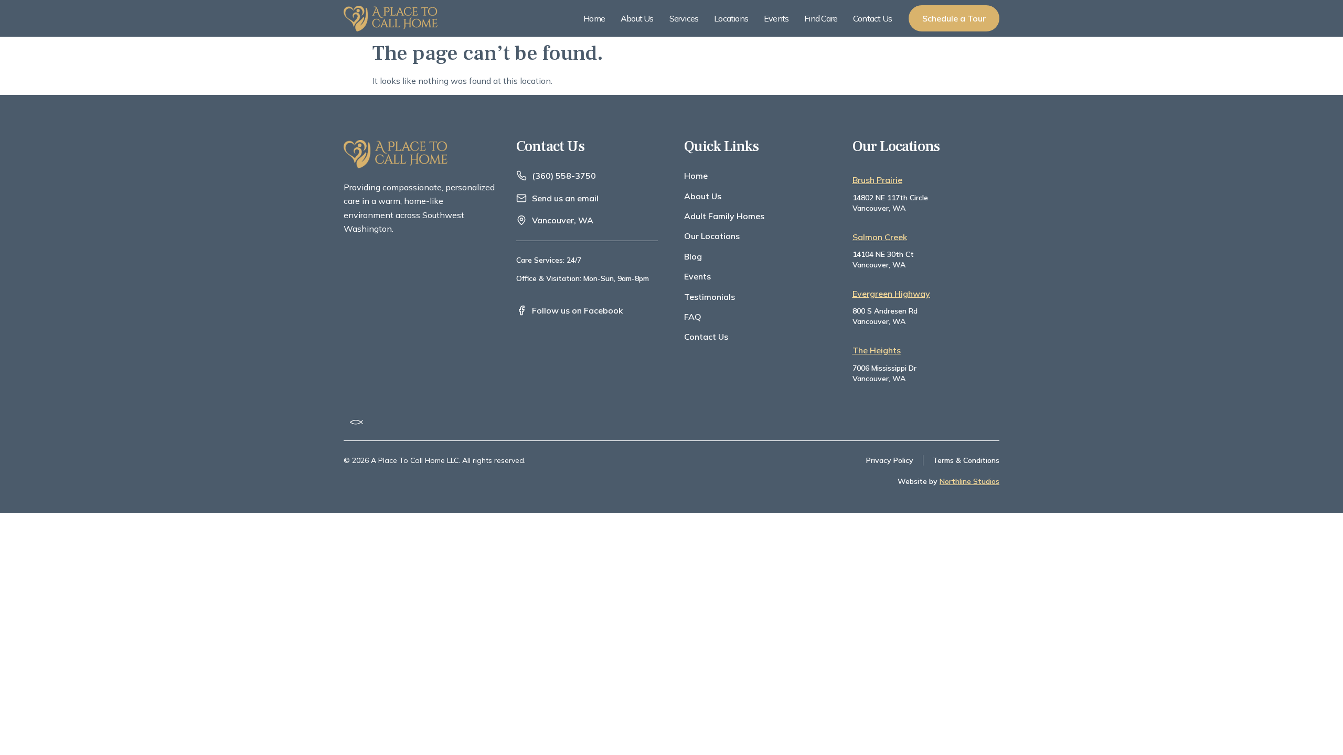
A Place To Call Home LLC (415, 460)
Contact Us (872, 18)
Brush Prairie (877, 180)
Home (594, 18)
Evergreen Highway (891, 293)
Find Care (820, 18)
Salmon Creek (879, 237)
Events (776, 18)
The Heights (876, 350)
